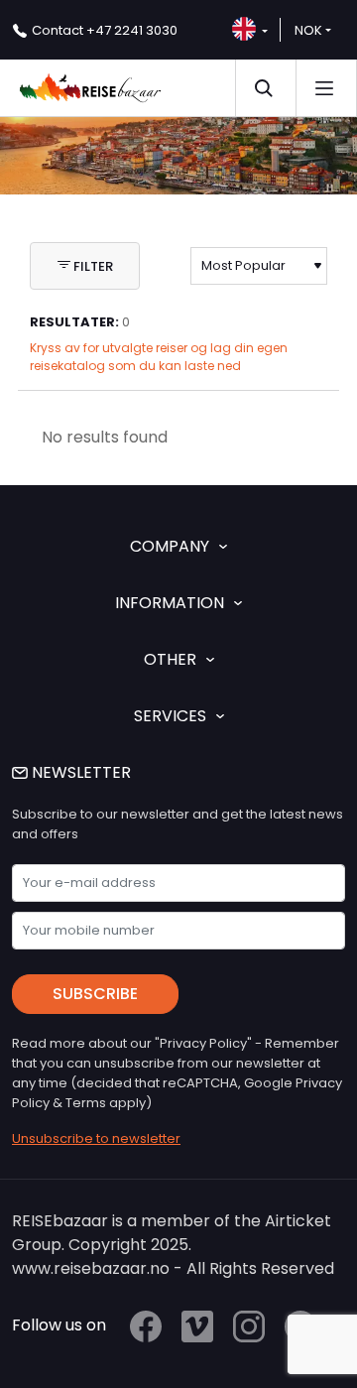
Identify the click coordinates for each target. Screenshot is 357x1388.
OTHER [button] (170, 659)
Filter (91, 266)
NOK (308, 30)
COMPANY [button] (169, 546)
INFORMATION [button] (169, 602)
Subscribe (95, 993)
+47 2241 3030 (105, 30)
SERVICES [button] (170, 715)
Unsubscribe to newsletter (96, 1138)
